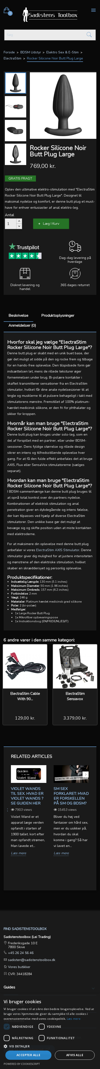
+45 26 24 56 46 (20, 953)
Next (86, 774)
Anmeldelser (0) (22, 325)
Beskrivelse (18, 315)
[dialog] (50, 1031)
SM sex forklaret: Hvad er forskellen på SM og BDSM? (71, 796)
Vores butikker (18, 967)
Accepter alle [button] (28, 1055)
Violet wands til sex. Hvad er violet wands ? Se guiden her (27, 796)
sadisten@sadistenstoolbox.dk (31, 960)
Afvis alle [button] (74, 1055)
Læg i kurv (51, 223)
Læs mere (18, 853)
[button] (50, 1046)
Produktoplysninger (57, 315)
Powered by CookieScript (22, 1064)
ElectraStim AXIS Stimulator (57, 550)
